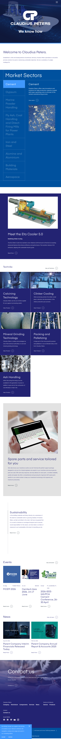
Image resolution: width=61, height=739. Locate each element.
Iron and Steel (11, 143)
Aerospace (13, 177)
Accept (3, 736)
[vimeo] (11, 720)
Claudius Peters (7, 702)
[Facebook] (4, 720)
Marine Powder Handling (11, 103)
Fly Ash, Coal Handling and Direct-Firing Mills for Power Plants (14, 124)
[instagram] (18, 720)
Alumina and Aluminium (14, 155)
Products (52, 704)
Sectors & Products (48, 702)
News (37, 704)
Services (31, 704)
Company (6, 704)
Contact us (6, 712)
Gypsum (11, 92)
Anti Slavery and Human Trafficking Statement (44, 730)
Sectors (45, 704)
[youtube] (15, 720)
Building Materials (11, 167)
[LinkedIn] (8, 720)
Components (23, 704)
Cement (11, 84)
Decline (10, 736)
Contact (5, 710)
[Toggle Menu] (57, 2)
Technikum (14, 704)
